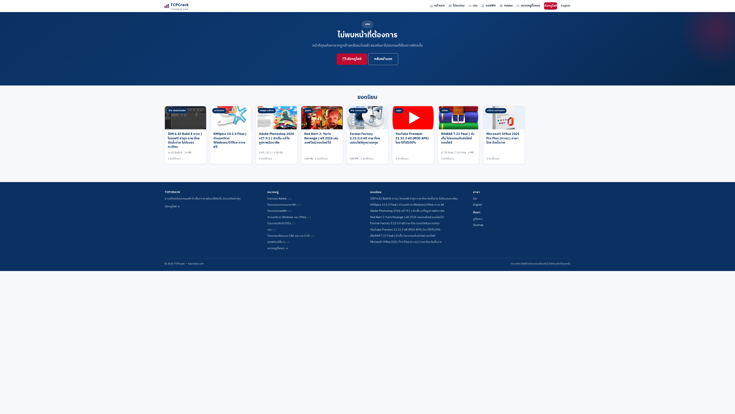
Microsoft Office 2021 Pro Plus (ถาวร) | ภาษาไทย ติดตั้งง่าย (502, 138)
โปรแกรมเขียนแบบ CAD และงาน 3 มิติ (290, 236)
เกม (475, 5)
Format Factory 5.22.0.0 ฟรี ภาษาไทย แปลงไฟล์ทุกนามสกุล (365, 138)
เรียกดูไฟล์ (550, 5)
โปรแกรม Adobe (279, 198)
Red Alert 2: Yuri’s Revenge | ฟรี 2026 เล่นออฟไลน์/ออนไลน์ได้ (321, 138)
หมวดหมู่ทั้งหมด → (277, 248)
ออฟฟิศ (491, 5)
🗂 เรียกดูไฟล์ (352, 59)
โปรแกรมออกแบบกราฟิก (284, 205)
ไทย (475, 198)
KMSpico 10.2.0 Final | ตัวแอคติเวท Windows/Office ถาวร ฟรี (230, 140)
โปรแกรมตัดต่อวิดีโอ (281, 223)
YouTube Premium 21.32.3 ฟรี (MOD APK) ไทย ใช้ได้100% (412, 138)
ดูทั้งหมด (478, 219)
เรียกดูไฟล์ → (172, 206)
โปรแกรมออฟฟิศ (279, 211)
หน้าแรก (439, 5)
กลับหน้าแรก (383, 59)
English (565, 6)
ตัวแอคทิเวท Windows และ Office (289, 217)
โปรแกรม (459, 5)
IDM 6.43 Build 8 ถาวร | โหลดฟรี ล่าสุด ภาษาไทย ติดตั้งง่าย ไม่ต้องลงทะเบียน (185, 140)
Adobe (508, 5)
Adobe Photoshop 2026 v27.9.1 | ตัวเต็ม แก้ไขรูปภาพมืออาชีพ (276, 138)
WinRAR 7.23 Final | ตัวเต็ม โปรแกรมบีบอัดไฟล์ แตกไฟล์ (457, 138)
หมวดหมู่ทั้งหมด (530, 5)
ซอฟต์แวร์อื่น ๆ (278, 242)
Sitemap (478, 225)
